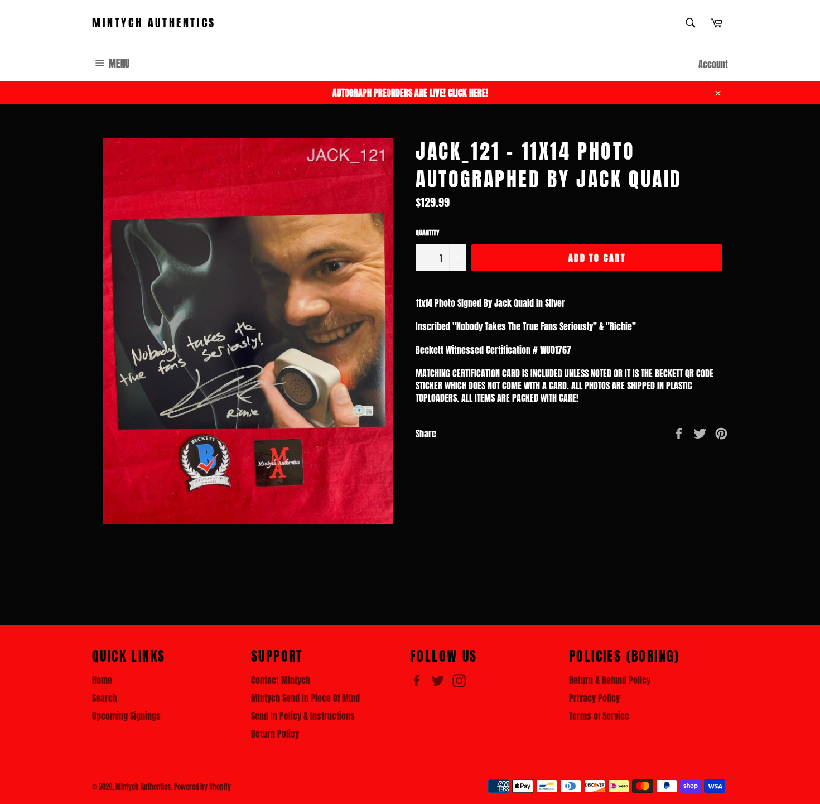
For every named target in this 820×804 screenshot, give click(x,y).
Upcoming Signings (126, 716)
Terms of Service (599, 716)
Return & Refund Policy (609, 680)
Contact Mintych (280, 680)
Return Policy (275, 733)
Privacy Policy (594, 698)
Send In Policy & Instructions (303, 716)
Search (104, 698)
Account (713, 64)
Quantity (427, 233)
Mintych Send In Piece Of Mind (305, 698)
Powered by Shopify (202, 787)
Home (102, 680)
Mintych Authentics (154, 23)
